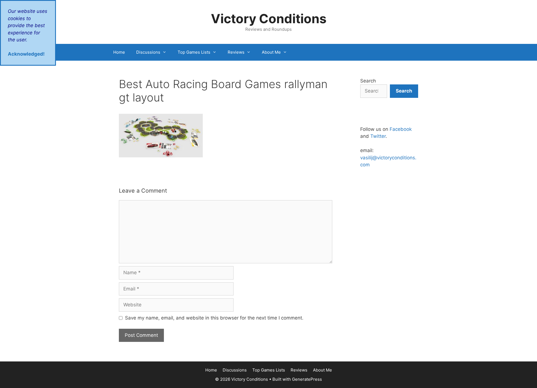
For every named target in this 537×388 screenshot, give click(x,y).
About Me (271, 52)
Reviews (236, 52)
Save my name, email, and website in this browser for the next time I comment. (214, 318)
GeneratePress (307, 379)
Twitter (378, 136)
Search (368, 81)
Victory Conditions (268, 18)
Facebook (401, 129)
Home (119, 52)
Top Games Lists (194, 52)
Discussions (148, 52)
